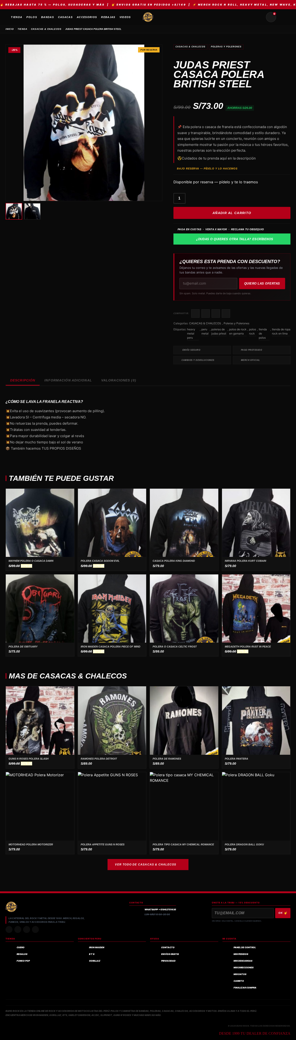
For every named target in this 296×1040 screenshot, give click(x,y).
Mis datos (240, 974)
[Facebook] (26, 929)
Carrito (239, 981)
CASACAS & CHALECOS (46, 29)
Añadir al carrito (232, 213)
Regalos (22, 954)
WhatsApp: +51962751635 (160, 909)
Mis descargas (243, 961)
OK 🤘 (282, 912)
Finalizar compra (245, 987)
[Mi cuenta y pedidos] (282, 17)
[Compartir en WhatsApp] (216, 313)
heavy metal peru (191, 333)
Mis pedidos (241, 954)
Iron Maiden (96, 947)
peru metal (205, 331)
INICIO (10, 29)
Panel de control (245, 947)
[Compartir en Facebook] (195, 313)
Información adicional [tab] (68, 380)
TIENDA (22, 29)
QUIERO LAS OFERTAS (262, 283)
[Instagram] (9, 929)
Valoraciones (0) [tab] (118, 380)
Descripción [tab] (22, 380)
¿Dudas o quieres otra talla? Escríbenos (234, 239)
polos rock (252, 331)
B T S (91, 954)
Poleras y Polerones (226, 47)
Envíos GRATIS (170, 954)
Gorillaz (94, 961)
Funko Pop (23, 961)
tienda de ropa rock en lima (281, 331)
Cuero (21, 947)
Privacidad (168, 961)
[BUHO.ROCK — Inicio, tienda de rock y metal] (148, 17)
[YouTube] (35, 929)
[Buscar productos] (260, 17)
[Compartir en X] (205, 313)
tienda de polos (263, 333)
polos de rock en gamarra (238, 331)
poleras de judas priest (218, 331)
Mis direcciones (243, 967)
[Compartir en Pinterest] (226, 313)
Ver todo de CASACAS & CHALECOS (145, 864)
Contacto (168, 947)
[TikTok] (17, 929)
